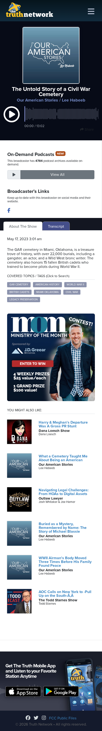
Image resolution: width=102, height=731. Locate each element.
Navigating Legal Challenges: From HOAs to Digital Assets (63, 492)
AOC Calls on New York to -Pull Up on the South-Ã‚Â (65, 593)
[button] (12, 119)
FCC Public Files (62, 718)
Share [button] (89, 129)
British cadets (19, 292)
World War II (75, 284)
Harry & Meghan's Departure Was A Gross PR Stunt (63, 424)
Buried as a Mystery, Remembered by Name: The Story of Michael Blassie (63, 528)
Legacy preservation (23, 299)
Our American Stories (37, 100)
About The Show (23, 226)
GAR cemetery (18, 284)
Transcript (56, 226)
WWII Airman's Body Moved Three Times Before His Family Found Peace (65, 562)
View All (58, 174)
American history (47, 284)
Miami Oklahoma (47, 292)
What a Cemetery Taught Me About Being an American (63, 458)
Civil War (72, 292)
